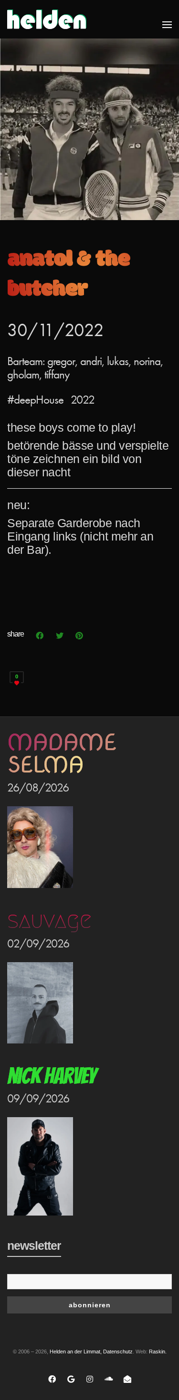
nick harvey (51, 1076)
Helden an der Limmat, (76, 1351)
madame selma (61, 753)
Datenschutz (118, 1351)
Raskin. (158, 1351)
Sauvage (49, 920)
